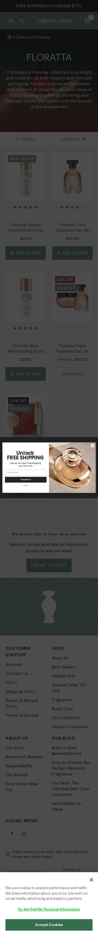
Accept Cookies (49, 924)
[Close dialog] (92, 445)
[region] (49, 903)
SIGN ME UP (25, 479)
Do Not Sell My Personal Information (49, 909)
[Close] (91, 880)
